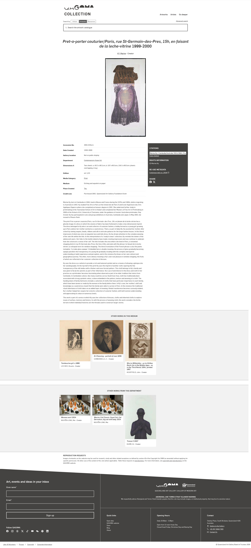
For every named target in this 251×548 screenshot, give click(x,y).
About (109, 530)
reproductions (139, 461)
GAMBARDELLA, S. (100, 359)
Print (86, 178)
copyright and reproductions (172, 461)
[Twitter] (154, 182)
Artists (173, 14)
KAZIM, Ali (130, 444)
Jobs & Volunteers (9, 544)
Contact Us (213, 532)
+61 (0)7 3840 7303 (216, 529)
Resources (91, 21)
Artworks (164, 14)
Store (108, 525)
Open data (110, 521)
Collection (77, 13)
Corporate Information (44, 544)
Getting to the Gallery (217, 526)
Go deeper (183, 14)
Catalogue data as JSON (158, 173)
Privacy (21, 544)
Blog (108, 528)
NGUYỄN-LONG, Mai (68, 420)
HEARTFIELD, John (133, 372)
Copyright (30, 544)
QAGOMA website (113, 523)
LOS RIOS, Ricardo (67, 366)
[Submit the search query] (65, 28)
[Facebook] (150, 182)
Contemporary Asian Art (93, 160)
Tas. (85, 188)
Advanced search (182, 21)
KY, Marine (121, 53)
